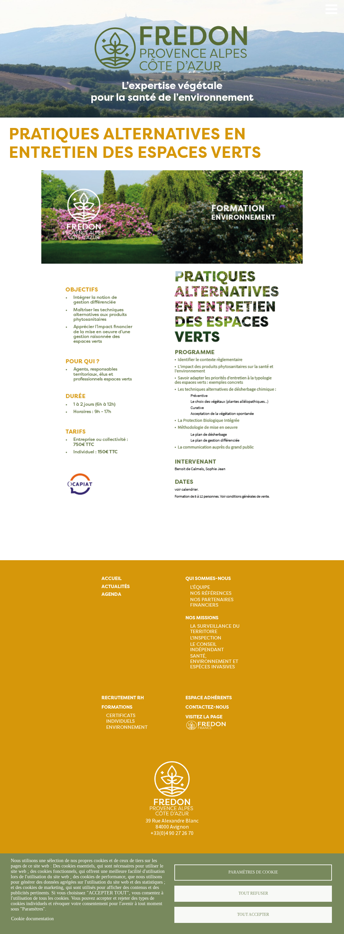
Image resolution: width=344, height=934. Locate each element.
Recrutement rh (122, 698)
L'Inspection (205, 638)
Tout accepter (253, 914)
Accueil (111, 578)
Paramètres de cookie (253, 872)
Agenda (111, 594)
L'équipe (200, 587)
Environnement (126, 727)
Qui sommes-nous (208, 578)
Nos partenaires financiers (211, 602)
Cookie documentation (32, 918)
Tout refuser (253, 893)
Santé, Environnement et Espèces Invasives (214, 661)
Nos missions (201, 618)
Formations (116, 707)
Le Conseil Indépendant (207, 647)
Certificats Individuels (120, 718)
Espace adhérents (208, 698)
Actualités (115, 586)
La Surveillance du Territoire (215, 628)
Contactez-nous (207, 707)
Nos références (210, 593)
